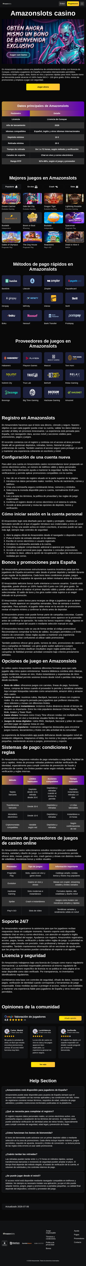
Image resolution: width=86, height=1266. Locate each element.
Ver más (43, 1064)
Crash (51, 187)
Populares (9, 187)
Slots (73, 187)
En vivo (31, 187)
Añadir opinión (70, 1018)
